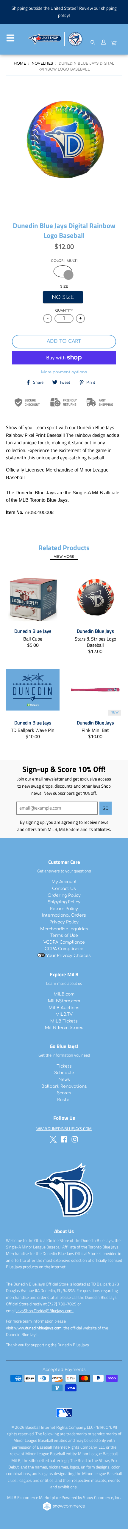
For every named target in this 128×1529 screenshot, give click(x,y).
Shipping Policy (64, 902)
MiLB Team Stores (64, 1027)
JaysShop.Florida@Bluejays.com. (45, 1310)
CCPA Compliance (64, 949)
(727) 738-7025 (62, 1304)
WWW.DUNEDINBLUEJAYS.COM (64, 1128)
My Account (64, 882)
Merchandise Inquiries (64, 929)
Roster (64, 1100)
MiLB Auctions (64, 1008)
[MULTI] (63, 271)
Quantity (64, 311)
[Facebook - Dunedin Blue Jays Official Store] (64, 1139)
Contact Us (64, 888)
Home (20, 63)
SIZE (64, 287)
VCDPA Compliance (64, 942)
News (64, 1079)
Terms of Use (64, 935)
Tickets (64, 1066)
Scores (64, 1093)
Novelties (42, 63)
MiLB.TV (64, 1014)
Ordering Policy (64, 895)
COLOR (64, 261)
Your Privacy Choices (68, 955)
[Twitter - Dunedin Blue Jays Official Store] (53, 1139)
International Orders (64, 915)
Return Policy (64, 909)
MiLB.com (64, 994)
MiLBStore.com (64, 1001)
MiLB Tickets (64, 1021)
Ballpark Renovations (64, 1086)
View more (64, 557)
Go (105, 808)
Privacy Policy (64, 922)
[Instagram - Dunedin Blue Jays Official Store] (74, 1139)
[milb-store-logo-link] (64, 1418)
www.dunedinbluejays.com (38, 1328)
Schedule (64, 1073)
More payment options (64, 372)
